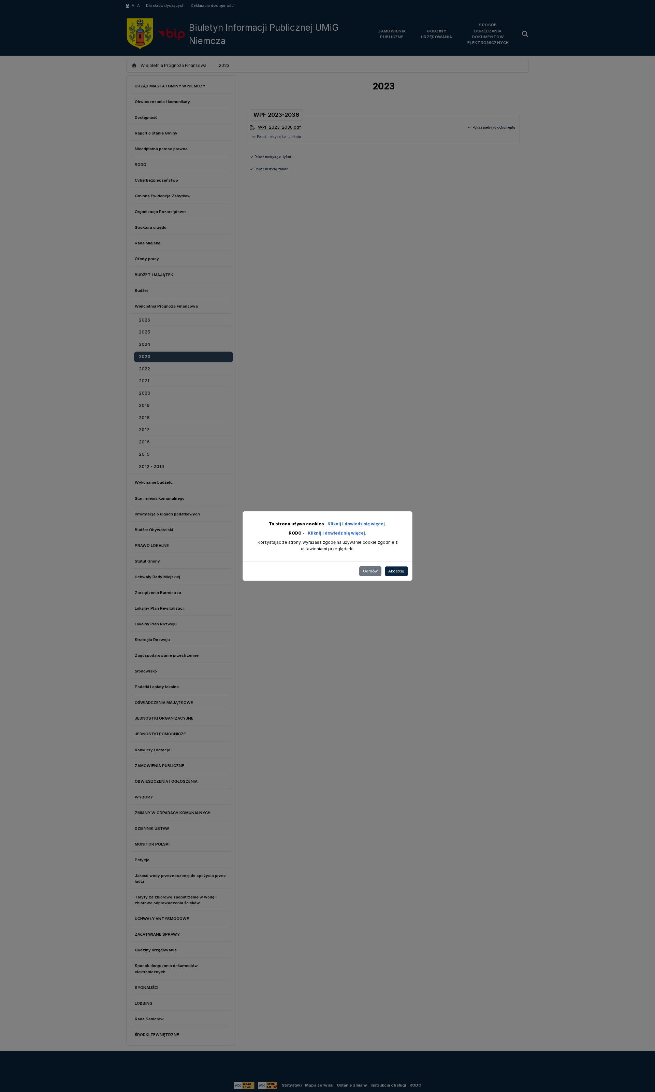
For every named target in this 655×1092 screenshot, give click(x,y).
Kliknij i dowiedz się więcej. (357, 523)
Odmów (370, 571)
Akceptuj (396, 571)
